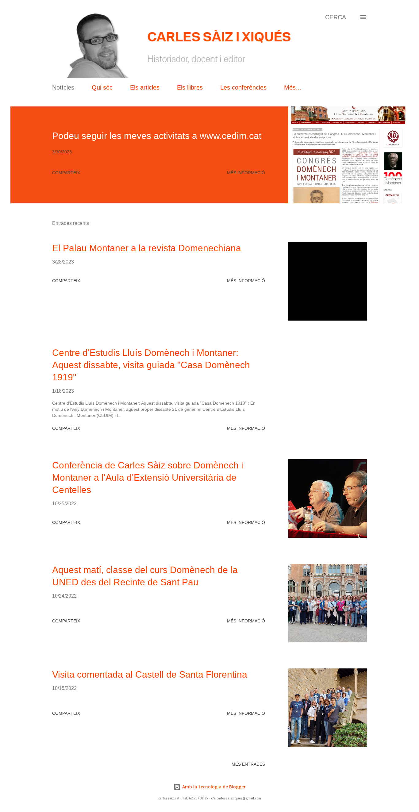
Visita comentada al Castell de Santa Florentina (149, 674)
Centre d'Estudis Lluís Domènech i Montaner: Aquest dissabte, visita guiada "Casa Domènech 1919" (151, 365)
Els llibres (190, 87)
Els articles (145, 87)
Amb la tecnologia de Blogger (213, 787)
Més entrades (248, 764)
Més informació (246, 172)
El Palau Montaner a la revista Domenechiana (146, 248)
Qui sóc (102, 87)
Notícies (63, 87)
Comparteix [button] (66, 172)
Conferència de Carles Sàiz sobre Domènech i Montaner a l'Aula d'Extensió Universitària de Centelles (147, 477)
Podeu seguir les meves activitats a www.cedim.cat (156, 136)
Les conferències (243, 87)
